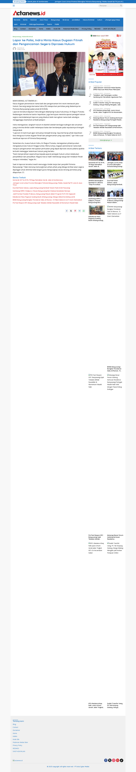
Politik (57, 24)
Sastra (49, 24)
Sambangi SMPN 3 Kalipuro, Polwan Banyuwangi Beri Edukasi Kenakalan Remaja (41, 191)
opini (15, 24)
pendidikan (76, 20)
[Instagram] (113, 760)
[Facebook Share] (66, 210)
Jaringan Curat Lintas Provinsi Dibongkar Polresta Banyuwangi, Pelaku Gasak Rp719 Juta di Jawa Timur (74, 2)
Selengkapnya (105, 140)
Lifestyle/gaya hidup (112, 20)
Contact (23, 29)
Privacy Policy (86, 29)
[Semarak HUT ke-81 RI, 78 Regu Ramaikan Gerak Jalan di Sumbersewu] (97, 156)
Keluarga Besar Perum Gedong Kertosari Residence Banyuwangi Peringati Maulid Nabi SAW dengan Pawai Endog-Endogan (108, 119)
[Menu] (14, 5)
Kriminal (23, 24)
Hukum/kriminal (88, 20)
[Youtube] (117, 760)
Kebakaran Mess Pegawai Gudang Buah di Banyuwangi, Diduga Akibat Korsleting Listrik (44, 197)
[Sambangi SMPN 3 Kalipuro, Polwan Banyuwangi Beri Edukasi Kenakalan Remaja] (97, 192)
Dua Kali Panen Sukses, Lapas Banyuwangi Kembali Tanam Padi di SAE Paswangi (41, 188)
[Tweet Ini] (71, 210)
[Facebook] (106, 760)
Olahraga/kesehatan (36, 24)
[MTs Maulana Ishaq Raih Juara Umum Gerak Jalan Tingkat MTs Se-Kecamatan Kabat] (97, 621)
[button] (121, 5)
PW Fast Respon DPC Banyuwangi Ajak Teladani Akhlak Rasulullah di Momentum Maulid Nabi (45, 203)
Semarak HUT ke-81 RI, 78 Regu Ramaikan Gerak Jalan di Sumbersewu (38, 180)
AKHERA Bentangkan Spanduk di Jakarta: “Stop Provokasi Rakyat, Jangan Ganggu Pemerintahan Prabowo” (96, 182)
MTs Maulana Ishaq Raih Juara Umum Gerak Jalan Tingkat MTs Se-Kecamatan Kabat (107, 111)
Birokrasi (66, 20)
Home (41, 29)
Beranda (17, 20)
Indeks (48, 29)
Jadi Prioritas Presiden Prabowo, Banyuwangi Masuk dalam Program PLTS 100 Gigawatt (44, 194)
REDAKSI (97, 29)
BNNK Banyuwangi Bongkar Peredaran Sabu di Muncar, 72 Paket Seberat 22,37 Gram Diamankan (47, 200)
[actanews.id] (29, 13)
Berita (25, 20)
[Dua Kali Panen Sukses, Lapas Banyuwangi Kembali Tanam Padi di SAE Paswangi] (115, 174)
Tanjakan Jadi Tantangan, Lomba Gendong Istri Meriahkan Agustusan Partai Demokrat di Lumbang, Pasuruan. (108, 96)
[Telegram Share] (79, 210)
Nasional (33, 20)
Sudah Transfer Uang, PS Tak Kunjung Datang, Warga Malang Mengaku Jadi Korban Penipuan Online (106, 104)
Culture (99, 20)
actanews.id (20, 48)
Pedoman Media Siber (71, 29)
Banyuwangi (55, 20)
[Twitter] (109, 760)
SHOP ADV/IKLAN (109, 29)
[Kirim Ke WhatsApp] (83, 210)
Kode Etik (57, 29)
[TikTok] (121, 760)
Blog (15, 29)
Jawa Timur (44, 20)
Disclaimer (32, 29)
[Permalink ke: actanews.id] (14, 48)
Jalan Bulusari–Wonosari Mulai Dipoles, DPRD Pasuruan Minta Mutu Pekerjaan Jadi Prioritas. (107, 88)
